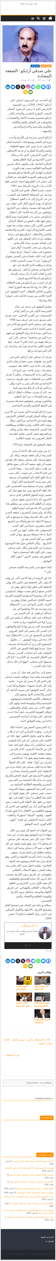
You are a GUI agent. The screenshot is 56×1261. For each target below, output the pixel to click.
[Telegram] (33, 87)
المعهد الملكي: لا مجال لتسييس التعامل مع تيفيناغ (35, 1188)
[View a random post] (32, 18)
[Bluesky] (13, 87)
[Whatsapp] (38, 87)
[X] (23, 87)
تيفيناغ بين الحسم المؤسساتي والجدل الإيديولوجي (35, 1192)
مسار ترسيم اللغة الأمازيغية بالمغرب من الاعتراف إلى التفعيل (30, 1217)
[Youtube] (26, 945)
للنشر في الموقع (47, 1237)
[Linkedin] (7, 87)
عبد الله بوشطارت (26, 80)
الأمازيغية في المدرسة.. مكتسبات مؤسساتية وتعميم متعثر (32, 1181)
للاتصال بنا (50, 1241)
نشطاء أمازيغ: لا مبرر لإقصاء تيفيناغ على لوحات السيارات (32, 1203)
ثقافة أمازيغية (46, 66)
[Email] (30, 92)
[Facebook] (48, 87)
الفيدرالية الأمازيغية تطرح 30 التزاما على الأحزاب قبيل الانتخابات (29, 1168)
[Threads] (18, 87)
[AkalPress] (50, 18)
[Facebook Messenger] (43, 87)
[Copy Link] (25, 92)
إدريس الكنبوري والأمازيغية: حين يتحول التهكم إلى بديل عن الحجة (29, 1196)
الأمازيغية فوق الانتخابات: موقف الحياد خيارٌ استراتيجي (33, 1161)
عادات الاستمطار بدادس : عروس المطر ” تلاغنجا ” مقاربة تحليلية (29, 1041)
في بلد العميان (10, 1055)
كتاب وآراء (35, 66)
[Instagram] (28, 87)
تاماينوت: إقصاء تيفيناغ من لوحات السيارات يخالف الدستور (32, 1175)
